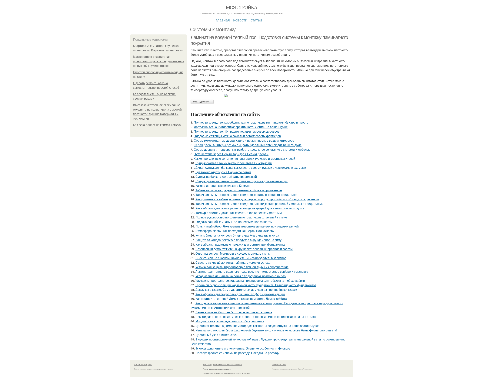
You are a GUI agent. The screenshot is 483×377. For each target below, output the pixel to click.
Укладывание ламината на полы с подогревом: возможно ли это (240, 276)
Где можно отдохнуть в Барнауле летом (223, 172)
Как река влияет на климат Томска (157, 125)
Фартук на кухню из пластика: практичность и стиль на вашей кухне (241, 127)
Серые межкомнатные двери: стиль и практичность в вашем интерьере (244, 140)
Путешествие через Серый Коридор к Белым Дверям (231, 154)
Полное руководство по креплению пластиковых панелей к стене (241, 217)
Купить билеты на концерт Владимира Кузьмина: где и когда (237, 235)
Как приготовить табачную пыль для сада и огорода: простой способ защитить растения (257, 199)
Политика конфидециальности (217, 369)
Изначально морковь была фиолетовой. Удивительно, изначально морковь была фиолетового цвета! (266, 330)
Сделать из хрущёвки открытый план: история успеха (232, 262)
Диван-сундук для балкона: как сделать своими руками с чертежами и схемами (250, 167)
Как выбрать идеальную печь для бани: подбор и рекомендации (240, 294)
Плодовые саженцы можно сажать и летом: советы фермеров (237, 136)
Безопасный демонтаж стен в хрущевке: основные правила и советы (244, 249)
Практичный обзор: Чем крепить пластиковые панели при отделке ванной (247, 226)
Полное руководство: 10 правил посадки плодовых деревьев (237, 131)
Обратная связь (279, 364)
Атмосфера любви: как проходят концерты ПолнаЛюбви (235, 231)
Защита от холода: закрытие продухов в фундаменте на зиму (238, 240)
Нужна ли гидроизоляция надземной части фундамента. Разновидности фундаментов (255, 285)
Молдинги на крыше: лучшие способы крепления (229, 321)
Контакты (207, 364)
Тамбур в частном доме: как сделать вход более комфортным (238, 213)
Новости (240, 20)
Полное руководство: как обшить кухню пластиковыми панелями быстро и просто (251, 122)
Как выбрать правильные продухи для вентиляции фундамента (240, 244)
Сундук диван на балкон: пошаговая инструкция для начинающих (241, 181)
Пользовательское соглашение (227, 364)
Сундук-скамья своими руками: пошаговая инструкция (233, 163)
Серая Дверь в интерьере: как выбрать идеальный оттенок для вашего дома (247, 145)
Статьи (256, 20)
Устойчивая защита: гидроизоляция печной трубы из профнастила (241, 267)
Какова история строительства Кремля (222, 185)
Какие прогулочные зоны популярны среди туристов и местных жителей (244, 158)
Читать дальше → (202, 101)
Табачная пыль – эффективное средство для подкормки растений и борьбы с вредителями (259, 203)
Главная (223, 20)
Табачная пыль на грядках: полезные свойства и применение (238, 190)
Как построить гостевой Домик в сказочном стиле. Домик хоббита (241, 298)
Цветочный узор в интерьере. (216, 335)
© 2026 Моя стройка (143, 364)
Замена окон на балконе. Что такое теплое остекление (233, 312)
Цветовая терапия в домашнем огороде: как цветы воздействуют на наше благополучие (257, 326)
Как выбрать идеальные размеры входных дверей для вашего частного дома (249, 208)
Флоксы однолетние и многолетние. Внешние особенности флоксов (242, 348)
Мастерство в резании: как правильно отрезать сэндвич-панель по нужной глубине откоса (158, 61)
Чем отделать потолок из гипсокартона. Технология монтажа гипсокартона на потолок (255, 316)
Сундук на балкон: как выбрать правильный (226, 176)
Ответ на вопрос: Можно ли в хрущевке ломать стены (233, 253)
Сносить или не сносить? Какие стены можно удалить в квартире (240, 258)
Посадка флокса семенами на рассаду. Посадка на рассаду (237, 353)
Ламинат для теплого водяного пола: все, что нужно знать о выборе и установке (251, 271)
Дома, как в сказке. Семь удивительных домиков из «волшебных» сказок (246, 289)
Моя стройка (241, 7)
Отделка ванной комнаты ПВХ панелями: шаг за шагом (233, 222)
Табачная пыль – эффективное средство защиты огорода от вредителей (246, 194)
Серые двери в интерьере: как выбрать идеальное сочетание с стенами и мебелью (252, 149)
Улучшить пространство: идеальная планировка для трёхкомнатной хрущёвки (250, 280)
